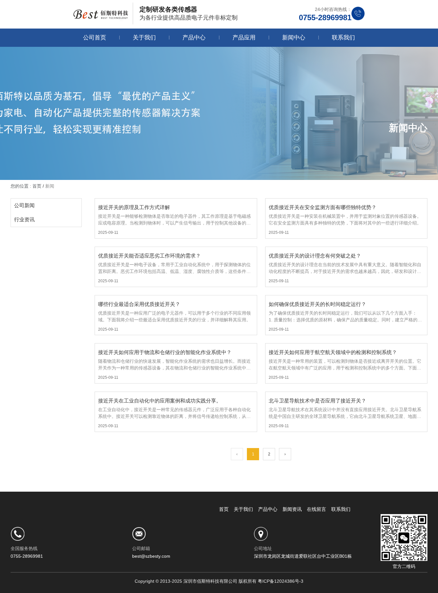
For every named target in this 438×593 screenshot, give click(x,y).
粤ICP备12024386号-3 (280, 581)
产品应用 (244, 37)
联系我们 (343, 37)
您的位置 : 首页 (27, 186)
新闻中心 (293, 37)
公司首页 (94, 37)
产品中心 (194, 37)
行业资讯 (24, 219)
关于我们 (144, 37)
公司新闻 (24, 205)
